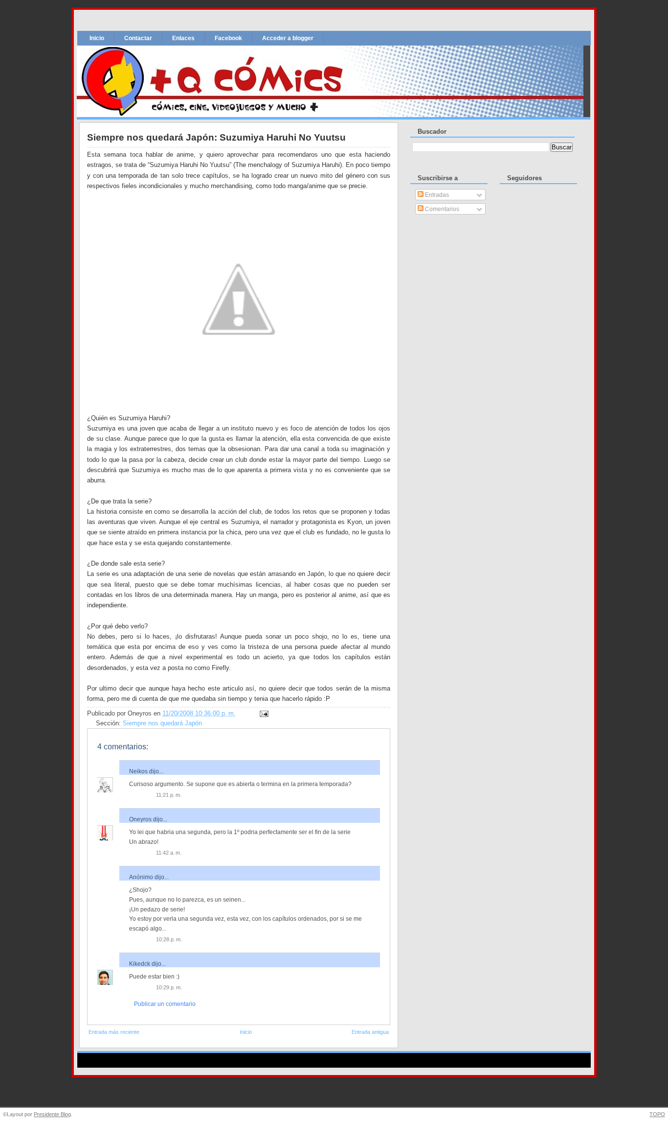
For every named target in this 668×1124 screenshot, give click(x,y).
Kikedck (139, 963)
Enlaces (183, 38)
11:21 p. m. (168, 795)
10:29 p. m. (169, 987)
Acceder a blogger (287, 38)
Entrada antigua (370, 1032)
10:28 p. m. (169, 939)
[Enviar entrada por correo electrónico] (262, 713)
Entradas (436, 194)
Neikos (138, 771)
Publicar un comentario (165, 1004)
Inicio (96, 38)
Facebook (228, 38)
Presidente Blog (52, 1114)
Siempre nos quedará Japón (162, 723)
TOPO (657, 1114)
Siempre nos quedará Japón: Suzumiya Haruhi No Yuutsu (216, 137)
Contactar (138, 38)
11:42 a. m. (168, 853)
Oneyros (140, 819)
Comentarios (441, 209)
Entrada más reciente (114, 1032)
